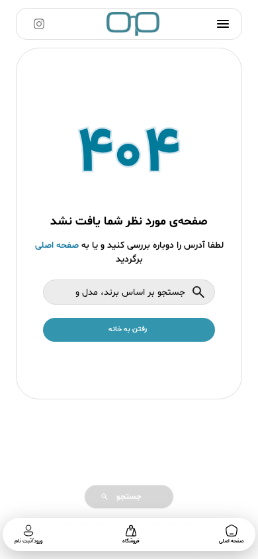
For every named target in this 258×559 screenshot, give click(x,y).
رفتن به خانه (127, 329)
